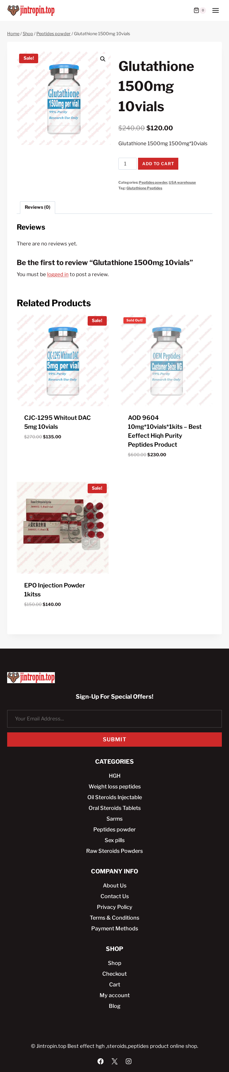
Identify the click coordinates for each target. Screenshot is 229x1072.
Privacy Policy (114, 907)
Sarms (114, 819)
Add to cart (158, 163)
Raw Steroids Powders (114, 851)
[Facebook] (101, 1061)
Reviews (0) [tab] (37, 207)
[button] (103, 59)
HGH (114, 776)
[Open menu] (215, 10)
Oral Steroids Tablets (115, 808)
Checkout (114, 974)
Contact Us (114, 896)
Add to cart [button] (63, 451)
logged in (58, 274)
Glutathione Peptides (144, 188)
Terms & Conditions (114, 918)
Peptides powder (153, 182)
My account (115, 995)
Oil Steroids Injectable (114, 797)
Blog (114, 1006)
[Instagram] (129, 1061)
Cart (114, 984)
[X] (115, 1061)
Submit (114, 739)
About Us (114, 885)
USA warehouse (182, 182)
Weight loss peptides (115, 786)
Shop (114, 963)
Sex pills (115, 840)
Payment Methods (114, 928)
